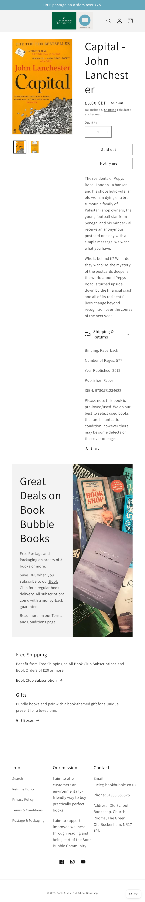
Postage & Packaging (28, 820)
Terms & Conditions (27, 810)
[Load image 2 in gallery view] (35, 147)
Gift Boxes (25, 720)
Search (17, 778)
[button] (14, 20)
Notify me (108, 163)
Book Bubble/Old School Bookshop (77, 893)
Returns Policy (23, 789)
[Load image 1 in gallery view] (20, 147)
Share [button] (94, 448)
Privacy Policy (23, 799)
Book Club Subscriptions (95, 663)
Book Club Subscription (36, 680)
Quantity (91, 122)
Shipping (110, 109)
